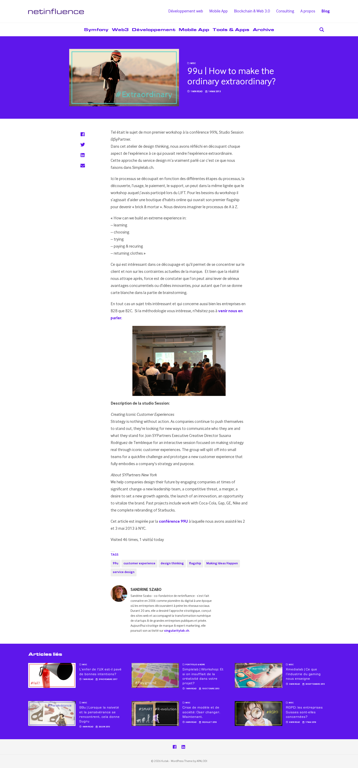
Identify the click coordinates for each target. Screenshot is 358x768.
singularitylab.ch (176, 631)
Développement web (185, 11)
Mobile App (218, 11)
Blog (325, 11)
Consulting (285, 11)
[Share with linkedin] (82, 155)
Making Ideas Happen (222, 563)
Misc (193, 63)
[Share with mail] (82, 165)
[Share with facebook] (82, 134)
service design (123, 572)
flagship (195, 563)
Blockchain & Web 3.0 (252, 11)
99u (115, 563)
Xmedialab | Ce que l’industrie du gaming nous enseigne (303, 674)
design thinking (172, 563)
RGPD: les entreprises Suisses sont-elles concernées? (304, 712)
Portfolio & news (195, 665)
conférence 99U (173, 522)
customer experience (139, 563)
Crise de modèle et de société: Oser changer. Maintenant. (201, 712)
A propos (307, 11)
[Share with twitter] (82, 144)
